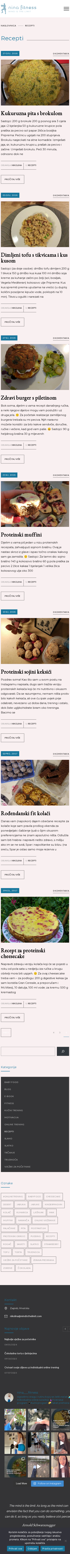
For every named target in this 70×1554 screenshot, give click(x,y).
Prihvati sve (15, 1548)
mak (51, 1212)
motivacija (11, 1117)
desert (7, 1204)
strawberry (51, 1244)
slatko (34, 1244)
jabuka (21, 1204)
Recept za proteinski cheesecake (23, 953)
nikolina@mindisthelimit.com (26, 1316)
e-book (9, 1096)
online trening (14, 1124)
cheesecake (53, 1196)
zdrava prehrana (43, 1260)
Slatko (8, 1145)
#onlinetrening (13, 1196)
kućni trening (13, 1110)
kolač (7, 1212)
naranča (23, 1220)
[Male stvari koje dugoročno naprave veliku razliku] (15, 1419)
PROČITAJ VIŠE (12, 179)
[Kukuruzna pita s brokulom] (35, 78)
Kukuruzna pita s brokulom (31, 113)
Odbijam (32, 1548)
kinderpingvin (53, 1204)
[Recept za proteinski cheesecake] (35, 915)
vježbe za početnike (17, 1166)
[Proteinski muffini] (35, 499)
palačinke (9, 1228)
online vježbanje (44, 1220)
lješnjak (38, 1212)
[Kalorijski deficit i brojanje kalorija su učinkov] (15, 1466)
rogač (7, 1244)
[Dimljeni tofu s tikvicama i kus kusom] (35, 220)
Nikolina (17, 165)
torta (18, 1252)
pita (23, 1228)
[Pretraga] (63, 1051)
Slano (8, 1138)
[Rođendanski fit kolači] (35, 778)
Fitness (9, 1103)
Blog (7, 1089)
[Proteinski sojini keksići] (35, 636)
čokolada (24, 1268)
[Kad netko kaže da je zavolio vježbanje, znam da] (15, 1443)
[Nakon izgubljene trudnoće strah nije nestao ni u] (38, 1419)
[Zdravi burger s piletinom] (35, 362)
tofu (6, 1252)
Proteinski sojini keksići (26, 671)
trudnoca (33, 1252)
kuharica (22, 1212)
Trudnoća (11, 1159)
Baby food (11, 1082)
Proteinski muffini (21, 534)
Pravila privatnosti (52, 1548)
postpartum (38, 1228)
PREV (6, 1032)
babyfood (34, 1196)
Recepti (32, 165)
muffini (8, 1220)
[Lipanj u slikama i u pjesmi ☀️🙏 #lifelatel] (38, 1443)
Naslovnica (8, 25)
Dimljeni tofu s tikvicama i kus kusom (34, 257)
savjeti (21, 1244)
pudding (36, 1236)
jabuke (35, 1204)
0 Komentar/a (61, 53)
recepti (50, 1236)
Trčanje (9, 1152)
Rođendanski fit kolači (25, 813)
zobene (7, 1268)
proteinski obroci (14, 1236)
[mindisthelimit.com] (29, 8)
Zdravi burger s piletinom (29, 397)
